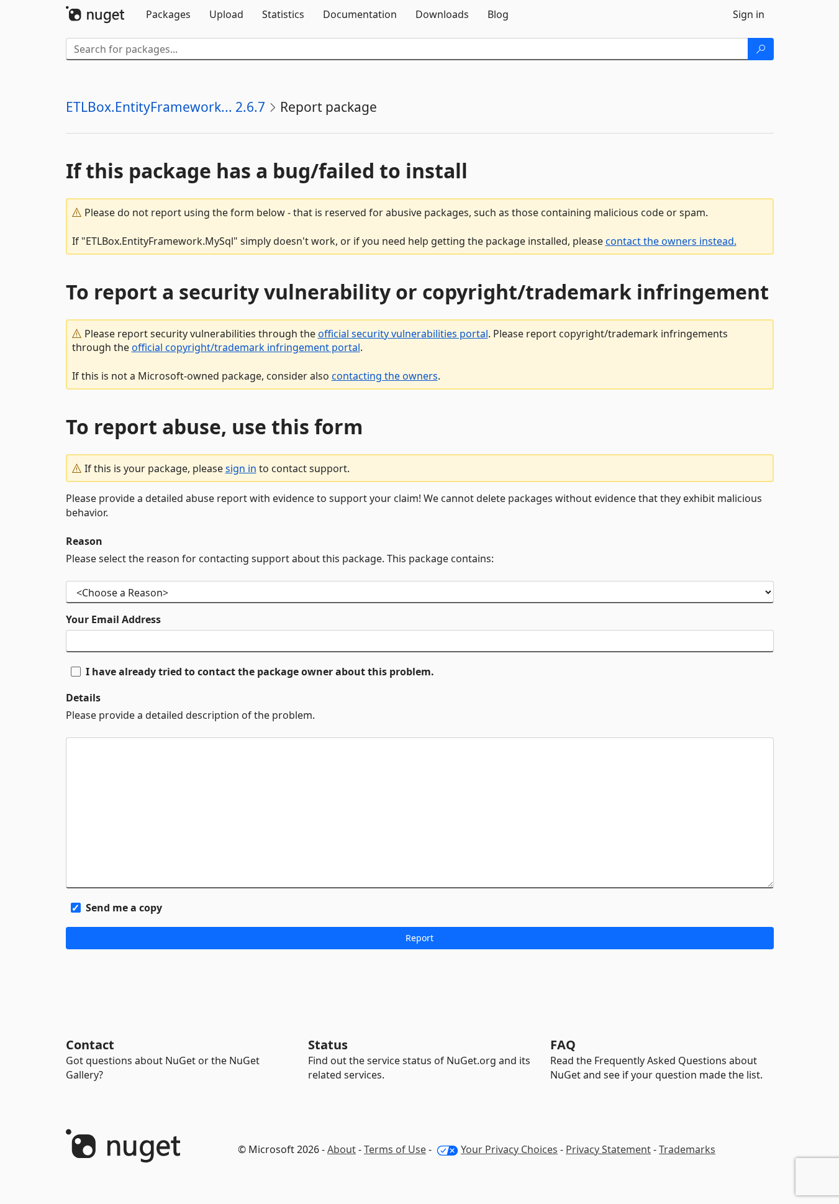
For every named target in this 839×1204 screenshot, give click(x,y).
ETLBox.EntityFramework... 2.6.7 (165, 107)
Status (328, 1044)
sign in (240, 468)
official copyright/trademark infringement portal (246, 347)
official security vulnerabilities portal (403, 333)
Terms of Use (395, 1149)
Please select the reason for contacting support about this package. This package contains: (280, 558)
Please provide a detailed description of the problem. (190, 715)
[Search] (761, 49)
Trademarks (687, 1149)
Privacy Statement (608, 1149)
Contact (90, 1044)
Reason (84, 541)
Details (83, 698)
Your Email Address (113, 619)
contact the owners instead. (671, 241)
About (341, 1149)
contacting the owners (385, 376)
